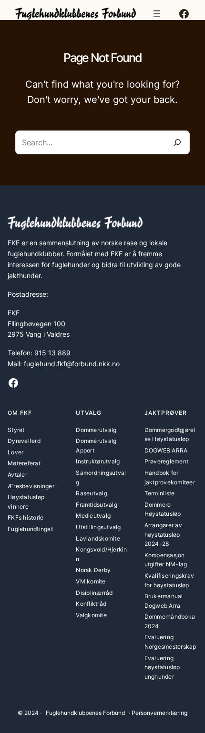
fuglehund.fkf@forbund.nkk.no (72, 364)
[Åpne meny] (157, 14)
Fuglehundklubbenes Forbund (85, 712)
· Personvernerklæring (158, 712)
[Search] (177, 142)
